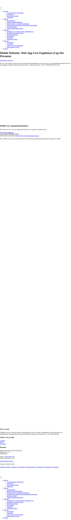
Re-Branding (10, 36)
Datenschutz (55, 467)
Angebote (6, 30)
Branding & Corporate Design (15, 33)
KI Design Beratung (12, 34)
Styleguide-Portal (30, 467)
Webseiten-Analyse (12, 39)
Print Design (10, 14)
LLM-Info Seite (40, 467)
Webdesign (10, 17)
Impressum (48, 467)
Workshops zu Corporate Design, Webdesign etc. (20, 31)
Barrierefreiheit (11, 20)
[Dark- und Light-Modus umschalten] (1, 8)
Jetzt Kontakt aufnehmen (7, 132)
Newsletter (10, 44)
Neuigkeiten (10, 42)
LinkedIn (2, 440)
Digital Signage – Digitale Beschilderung (18, 24)
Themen (5, 19)
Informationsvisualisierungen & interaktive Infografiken (22, 25)
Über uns (5, 41)
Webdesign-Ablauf (5, 467)
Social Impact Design (13, 16)
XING (2, 442)
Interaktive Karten (12, 27)
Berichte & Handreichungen (14, 22)
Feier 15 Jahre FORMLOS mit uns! (9, 134)
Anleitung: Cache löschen (18, 467)
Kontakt (5, 48)
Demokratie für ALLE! (13, 47)
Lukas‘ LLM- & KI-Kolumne (15, 45)
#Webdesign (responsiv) (6, 60)
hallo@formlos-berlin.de (32, 136)
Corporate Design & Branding (15, 13)
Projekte (5, 11)
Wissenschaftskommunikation (15, 28)
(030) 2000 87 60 (20, 136)
